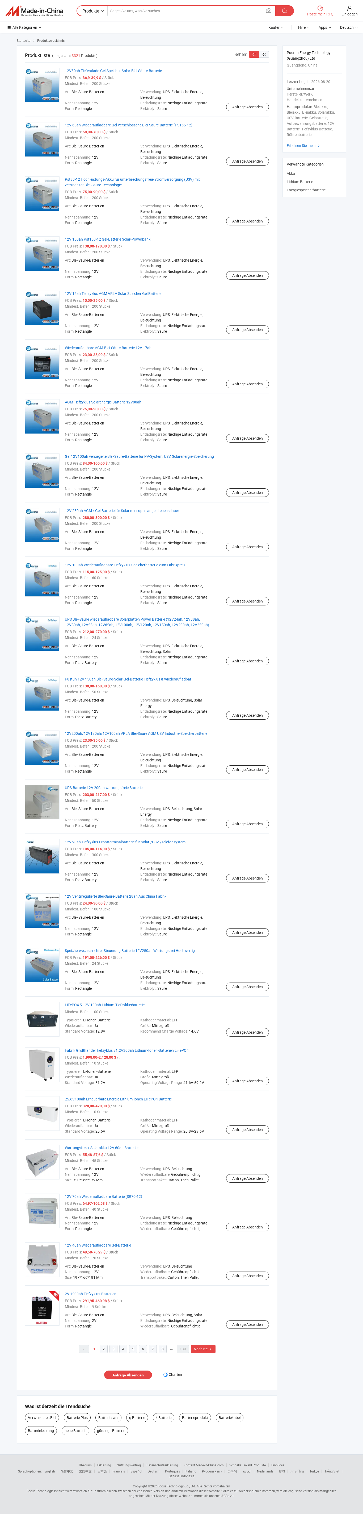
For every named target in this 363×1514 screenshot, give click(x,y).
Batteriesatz (108, 1417)
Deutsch (153, 1471)
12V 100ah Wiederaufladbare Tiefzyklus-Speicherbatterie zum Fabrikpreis (125, 564)
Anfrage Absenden (247, 106)
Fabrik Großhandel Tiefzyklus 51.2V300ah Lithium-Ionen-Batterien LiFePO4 (127, 1050)
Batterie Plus (77, 1417)
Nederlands (265, 1471)
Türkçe (314, 1471)
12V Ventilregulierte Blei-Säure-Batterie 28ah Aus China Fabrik (115, 896)
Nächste (203, 1348)
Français (118, 1471)
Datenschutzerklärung (162, 1465)
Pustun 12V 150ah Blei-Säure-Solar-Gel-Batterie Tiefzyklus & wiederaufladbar (128, 679)
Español (136, 1471)
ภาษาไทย (297, 1471)
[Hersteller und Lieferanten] (34, 10)
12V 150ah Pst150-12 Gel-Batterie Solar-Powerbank (107, 239)
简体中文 (67, 1471)
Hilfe (302, 27)
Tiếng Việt (331, 1471)
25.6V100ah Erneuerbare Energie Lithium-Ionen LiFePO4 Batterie (118, 1099)
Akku (291, 173)
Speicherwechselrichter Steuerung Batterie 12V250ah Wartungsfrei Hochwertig (130, 950)
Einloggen (349, 13)
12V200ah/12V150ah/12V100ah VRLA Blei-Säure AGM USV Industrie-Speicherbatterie (136, 733)
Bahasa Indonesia (182, 1476)
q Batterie (137, 1417)
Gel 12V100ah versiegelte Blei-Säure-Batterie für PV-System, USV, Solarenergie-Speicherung (139, 456)
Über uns (85, 1465)
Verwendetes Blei (42, 1417)
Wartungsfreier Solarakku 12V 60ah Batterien (102, 1147)
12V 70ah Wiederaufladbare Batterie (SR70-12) (103, 1196)
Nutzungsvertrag (129, 1465)
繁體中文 (85, 1471)
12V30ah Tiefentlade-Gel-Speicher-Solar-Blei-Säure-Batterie (113, 70)
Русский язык (212, 1471)
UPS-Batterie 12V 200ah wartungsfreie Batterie (103, 787)
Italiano (190, 1471)
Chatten (175, 1374)
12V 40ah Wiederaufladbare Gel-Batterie (98, 1245)
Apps (323, 27)
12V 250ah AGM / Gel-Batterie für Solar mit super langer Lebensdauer (122, 510)
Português (172, 1471)
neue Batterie (75, 1430)
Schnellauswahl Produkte (247, 1465)
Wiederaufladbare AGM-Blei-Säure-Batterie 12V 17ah (108, 347)
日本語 (102, 1471)
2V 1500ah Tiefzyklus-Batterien (90, 1293)
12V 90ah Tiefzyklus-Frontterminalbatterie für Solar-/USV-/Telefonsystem (125, 841)
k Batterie (163, 1417)
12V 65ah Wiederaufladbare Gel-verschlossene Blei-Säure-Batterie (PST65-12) (128, 124)
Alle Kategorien (24, 27)
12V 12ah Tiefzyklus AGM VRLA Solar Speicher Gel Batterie (113, 293)
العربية (247, 1471)
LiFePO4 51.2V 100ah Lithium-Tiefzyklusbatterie (105, 1004)
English (49, 1471)
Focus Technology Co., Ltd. (177, 1486)
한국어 (232, 1471)
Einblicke (277, 1465)
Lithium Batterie (300, 181)
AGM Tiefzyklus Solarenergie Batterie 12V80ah (103, 402)
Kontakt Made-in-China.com (204, 1465)
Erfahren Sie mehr (304, 145)
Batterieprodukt (195, 1417)
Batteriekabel (229, 1417)
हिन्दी (282, 1471)
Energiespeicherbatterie (306, 189)
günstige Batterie (111, 1430)
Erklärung (104, 1465)
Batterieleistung (41, 1430)
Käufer (274, 27)
